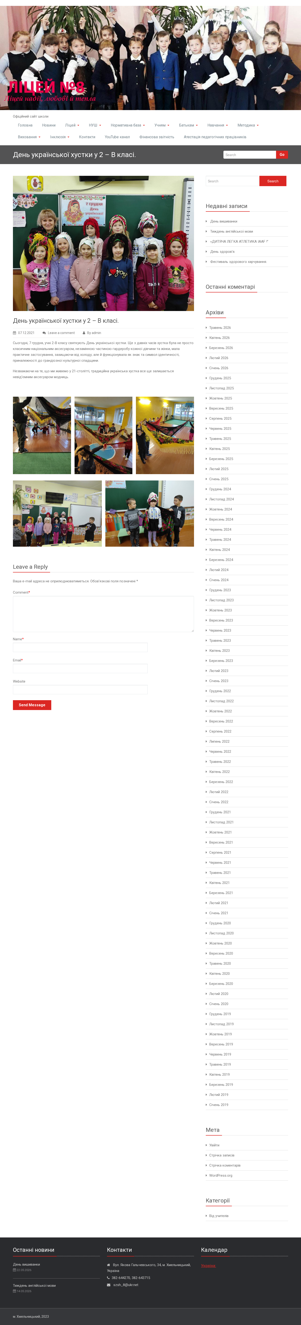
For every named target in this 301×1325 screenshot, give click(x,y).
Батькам (186, 125)
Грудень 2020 (220, 923)
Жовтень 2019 (220, 1034)
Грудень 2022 (220, 691)
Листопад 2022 (221, 701)
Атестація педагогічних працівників (215, 137)
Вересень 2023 (221, 620)
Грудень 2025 (220, 378)
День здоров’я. (222, 252)
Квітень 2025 (219, 449)
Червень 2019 (220, 1054)
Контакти (87, 137)
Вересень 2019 (221, 1044)
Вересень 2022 (221, 721)
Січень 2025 (218, 479)
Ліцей (70, 125)
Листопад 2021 (221, 822)
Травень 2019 (220, 1064)
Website (19, 681)
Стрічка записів (221, 1155)
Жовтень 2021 (220, 832)
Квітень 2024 (219, 550)
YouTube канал (117, 137)
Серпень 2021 (220, 852)
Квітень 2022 (219, 772)
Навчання (215, 125)
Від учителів (219, 1216)
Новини (48, 125)
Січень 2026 (218, 368)
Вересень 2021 (221, 842)
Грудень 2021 (220, 812)
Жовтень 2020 (220, 943)
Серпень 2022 (220, 731)
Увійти (214, 1145)
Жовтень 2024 (220, 509)
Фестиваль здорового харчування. (238, 262)
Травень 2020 (220, 963)
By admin (94, 333)
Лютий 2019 (218, 1095)
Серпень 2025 (220, 418)
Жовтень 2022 (220, 711)
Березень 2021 (221, 893)
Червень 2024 (220, 529)
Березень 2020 (221, 984)
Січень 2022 (218, 802)
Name (18, 639)
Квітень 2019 (219, 1074)
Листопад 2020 (221, 933)
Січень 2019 (218, 1105)
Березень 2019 (221, 1085)
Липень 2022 (219, 741)
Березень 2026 (221, 348)
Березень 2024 (221, 560)
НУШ (93, 125)
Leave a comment (61, 333)
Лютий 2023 (218, 671)
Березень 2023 (221, 661)
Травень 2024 (220, 540)
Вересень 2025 (221, 408)
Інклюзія (58, 137)
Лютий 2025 (218, 469)
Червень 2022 (220, 751)
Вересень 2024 (221, 519)
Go (282, 154)
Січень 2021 (218, 913)
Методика (246, 125)
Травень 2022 (220, 762)
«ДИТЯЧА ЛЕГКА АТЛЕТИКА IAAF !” (239, 241)
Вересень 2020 (221, 953)
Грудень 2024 (220, 489)
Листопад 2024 (221, 499)
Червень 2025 (220, 428)
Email (18, 660)
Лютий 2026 (218, 358)
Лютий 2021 (218, 903)
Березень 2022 (221, 782)
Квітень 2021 (219, 883)
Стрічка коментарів (225, 1165)
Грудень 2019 (220, 1014)
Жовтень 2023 (220, 610)
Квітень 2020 (219, 974)
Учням (160, 125)
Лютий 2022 (218, 792)
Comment (21, 592)
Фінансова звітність (156, 137)
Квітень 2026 (219, 338)
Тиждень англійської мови (231, 231)
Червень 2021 (220, 862)
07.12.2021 (26, 333)
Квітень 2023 (219, 651)
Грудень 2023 (220, 590)
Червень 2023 (220, 630)
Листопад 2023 (221, 600)
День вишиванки (223, 221)
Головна (25, 125)
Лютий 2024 (218, 570)
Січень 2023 (218, 681)
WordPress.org (220, 1175)
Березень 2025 (221, 459)
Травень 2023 (220, 640)
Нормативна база (126, 125)
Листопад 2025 (221, 388)
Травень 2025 (220, 439)
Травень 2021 (220, 873)
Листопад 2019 (221, 1024)
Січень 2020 (218, 1004)
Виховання (27, 137)
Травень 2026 (220, 328)
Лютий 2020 (218, 994)
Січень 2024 (218, 580)
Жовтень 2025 (220, 398)
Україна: (208, 1265)
